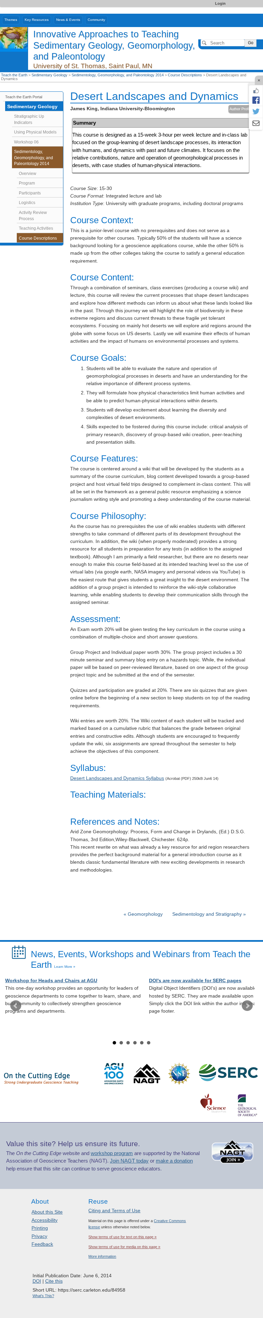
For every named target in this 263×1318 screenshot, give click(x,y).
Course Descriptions (185, 75)
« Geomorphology (144, 914)
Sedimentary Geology (49, 75)
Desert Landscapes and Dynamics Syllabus (117, 778)
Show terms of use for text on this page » (122, 1237)
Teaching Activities (36, 228)
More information (102, 1256)
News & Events (68, 20)
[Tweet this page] (256, 112)
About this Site (47, 1212)
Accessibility (45, 1220)
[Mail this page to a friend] (256, 124)
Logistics (27, 202)
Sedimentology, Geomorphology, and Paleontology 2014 (118, 75)
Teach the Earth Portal (23, 97)
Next (247, 1005)
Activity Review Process (33, 215)
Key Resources (37, 20)
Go (250, 42)
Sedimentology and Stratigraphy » (209, 914)
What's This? (43, 1296)
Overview (27, 173)
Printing (40, 1228)
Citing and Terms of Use (114, 1210)
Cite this (54, 1281)
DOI (37, 1281)
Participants (30, 193)
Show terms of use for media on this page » (124, 1247)
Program (27, 183)
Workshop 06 (26, 142)
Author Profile (240, 109)
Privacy (39, 1236)
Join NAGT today (129, 1161)
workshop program (112, 1153)
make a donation (174, 1161)
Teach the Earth (14, 75)
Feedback (42, 1244)
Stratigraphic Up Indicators (29, 119)
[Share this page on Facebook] (256, 100)
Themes (10, 20)
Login (220, 3)
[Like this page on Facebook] (256, 91)
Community (96, 20)
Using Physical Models (35, 132)
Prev (15, 1005)
